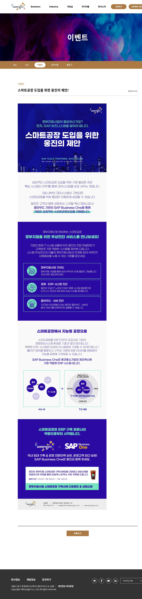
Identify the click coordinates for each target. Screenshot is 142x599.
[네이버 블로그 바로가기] (94, 580)
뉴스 (27, 65)
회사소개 (102, 6)
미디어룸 (85, 6)
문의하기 (46, 579)
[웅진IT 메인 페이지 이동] (18, 6)
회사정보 (15, 579)
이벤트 (40, 65)
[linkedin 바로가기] (115, 580)
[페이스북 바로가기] (101, 580)
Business (35, 6)
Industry (53, 6)
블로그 (69, 65)
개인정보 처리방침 (65, 586)
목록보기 (77, 533)
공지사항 (54, 65)
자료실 (70, 6)
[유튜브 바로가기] (108, 580)
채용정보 (31, 579)
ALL (15, 65)
